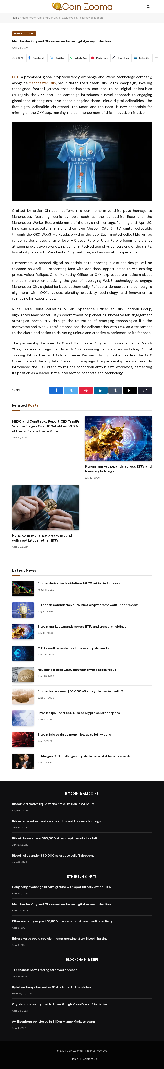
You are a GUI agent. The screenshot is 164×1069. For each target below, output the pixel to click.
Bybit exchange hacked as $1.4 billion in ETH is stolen (51, 987)
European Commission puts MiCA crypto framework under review (88, 605)
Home (15, 17)
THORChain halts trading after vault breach (44, 970)
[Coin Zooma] (82, 6)
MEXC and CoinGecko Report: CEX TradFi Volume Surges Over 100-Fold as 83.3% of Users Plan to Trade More (45, 426)
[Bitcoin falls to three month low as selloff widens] (23, 739)
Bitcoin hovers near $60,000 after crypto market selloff (80, 691)
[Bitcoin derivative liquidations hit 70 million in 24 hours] (23, 588)
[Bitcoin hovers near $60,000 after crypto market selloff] (23, 696)
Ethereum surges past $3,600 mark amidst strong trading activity (62, 921)
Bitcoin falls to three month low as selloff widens (74, 734)
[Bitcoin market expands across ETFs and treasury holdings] (118, 438)
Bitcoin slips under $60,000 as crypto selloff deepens (79, 713)
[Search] (148, 6)
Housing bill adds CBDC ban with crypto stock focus (77, 670)
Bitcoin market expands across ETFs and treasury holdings (118, 469)
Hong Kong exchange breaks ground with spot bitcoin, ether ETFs (42, 538)
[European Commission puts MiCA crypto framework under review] (23, 610)
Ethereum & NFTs (24, 33)
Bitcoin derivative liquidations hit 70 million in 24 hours (79, 583)
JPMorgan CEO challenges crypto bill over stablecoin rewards (84, 756)
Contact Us (90, 1059)
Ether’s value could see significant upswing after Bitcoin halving (60, 938)
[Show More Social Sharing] (156, 58)
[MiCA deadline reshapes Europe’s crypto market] (23, 653)
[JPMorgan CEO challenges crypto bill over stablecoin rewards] (23, 761)
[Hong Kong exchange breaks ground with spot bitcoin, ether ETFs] (45, 507)
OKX (15, 77)
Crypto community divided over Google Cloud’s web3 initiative (59, 1004)
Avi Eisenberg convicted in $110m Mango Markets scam (53, 1021)
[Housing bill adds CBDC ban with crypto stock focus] (23, 674)
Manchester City (42, 83)
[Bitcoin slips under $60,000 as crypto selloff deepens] (23, 718)
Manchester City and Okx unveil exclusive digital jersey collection (61, 904)
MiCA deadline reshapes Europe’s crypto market (74, 648)
